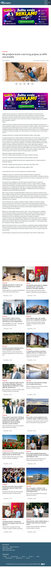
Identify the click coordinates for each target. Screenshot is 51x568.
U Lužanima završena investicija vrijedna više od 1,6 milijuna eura (36, 352)
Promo (28, 558)
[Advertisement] (25, 38)
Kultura (31, 556)
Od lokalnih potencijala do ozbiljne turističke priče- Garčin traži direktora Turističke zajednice (36, 286)
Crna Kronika (8, 558)
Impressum (5, 547)
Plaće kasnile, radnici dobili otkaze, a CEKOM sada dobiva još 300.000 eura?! (37, 522)
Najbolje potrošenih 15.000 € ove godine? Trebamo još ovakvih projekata (12, 286)
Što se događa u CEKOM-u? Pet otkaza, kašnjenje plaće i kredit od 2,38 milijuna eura (36, 489)
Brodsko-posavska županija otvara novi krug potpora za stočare (12, 349)
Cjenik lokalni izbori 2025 (8, 550)
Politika (5, 556)
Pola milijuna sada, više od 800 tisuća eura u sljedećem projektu (36, 319)
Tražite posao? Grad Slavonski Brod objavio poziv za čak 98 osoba (13, 453)
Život (38, 556)
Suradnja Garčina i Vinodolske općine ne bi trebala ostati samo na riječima (13, 523)
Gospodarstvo (14, 556)
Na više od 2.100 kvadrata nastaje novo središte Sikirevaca (36, 383)
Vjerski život (19, 558)
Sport (23, 556)
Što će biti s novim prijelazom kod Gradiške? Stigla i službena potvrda (37, 418)
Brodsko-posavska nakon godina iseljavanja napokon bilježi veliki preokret (12, 487)
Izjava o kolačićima (7, 548)
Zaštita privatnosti (14, 547)
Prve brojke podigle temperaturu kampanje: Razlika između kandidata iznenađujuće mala (37, 454)
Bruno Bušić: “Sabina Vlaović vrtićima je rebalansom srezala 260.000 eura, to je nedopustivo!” (12, 319)
